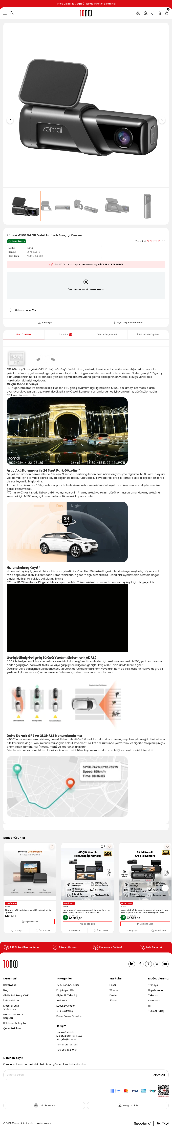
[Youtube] (165, 964)
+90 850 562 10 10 (66, 1049)
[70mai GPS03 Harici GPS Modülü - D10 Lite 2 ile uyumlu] (30, 874)
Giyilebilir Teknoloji (66, 995)
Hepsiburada (155, 990)
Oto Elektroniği (64, 1011)
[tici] (162, 1123)
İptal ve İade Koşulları (148, 334)
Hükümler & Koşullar (15, 1023)
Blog (5, 990)
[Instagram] (148, 964)
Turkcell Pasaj (156, 1011)
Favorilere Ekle (52, 846)
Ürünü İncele (44, 930)
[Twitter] (157, 964)
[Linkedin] (131, 964)
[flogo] (10, 964)
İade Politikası (11, 1000)
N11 (149, 1005)
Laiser (113, 985)
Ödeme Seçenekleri (107, 334)
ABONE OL (159, 1074)
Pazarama (154, 1000)
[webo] (142, 1123)
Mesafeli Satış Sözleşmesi (11, 1007)
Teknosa (153, 995)
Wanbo (114, 990)
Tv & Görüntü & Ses (67, 985)
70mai (113, 1000)
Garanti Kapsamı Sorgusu (13, 1016)
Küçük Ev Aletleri (65, 1005)
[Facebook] (140, 964)
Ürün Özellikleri (23, 334)
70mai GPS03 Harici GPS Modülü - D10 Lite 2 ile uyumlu (28, 911)
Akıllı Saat (61, 1000)
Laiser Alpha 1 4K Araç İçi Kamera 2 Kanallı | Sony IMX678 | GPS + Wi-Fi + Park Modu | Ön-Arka (145, 911)
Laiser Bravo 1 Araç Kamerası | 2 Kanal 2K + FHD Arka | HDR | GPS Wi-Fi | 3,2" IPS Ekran (86, 911)
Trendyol (153, 985)
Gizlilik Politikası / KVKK (16, 995)
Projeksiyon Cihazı (66, 990)
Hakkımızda (9, 985)
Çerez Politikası (12, 1028)
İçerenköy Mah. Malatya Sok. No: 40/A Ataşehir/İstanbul (69, 1036)
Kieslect (114, 995)
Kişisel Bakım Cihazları (68, 1016)
